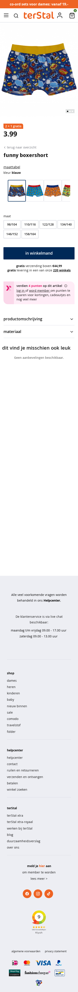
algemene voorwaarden (25, 951)
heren (11, 687)
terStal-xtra (15, 815)
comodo (12, 719)
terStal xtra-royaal (20, 822)
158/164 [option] (30, 234)
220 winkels (62, 270)
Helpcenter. (52, 600)
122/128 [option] (48, 224)
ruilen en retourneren (23, 770)
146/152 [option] (12, 234)
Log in (20, 290)
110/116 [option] (30, 224)
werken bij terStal (19, 828)
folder (11, 732)
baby (10, 699)
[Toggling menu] (6, 15)
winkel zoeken (17, 789)
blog (10, 835)
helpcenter (15, 758)
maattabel (11, 167)
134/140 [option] (66, 224)
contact (12, 764)
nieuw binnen (17, 706)
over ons (13, 847)
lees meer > (39, 878)
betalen (12, 783)
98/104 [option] (12, 224)
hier (42, 866)
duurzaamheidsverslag (23, 841)
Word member (39, 290)
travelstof (14, 725)
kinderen (13, 693)
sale (10, 712)
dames (12, 680)
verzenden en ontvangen (25, 777)
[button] (16, 15)
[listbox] (39, 229)
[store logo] (39, 15)
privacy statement (56, 951)
